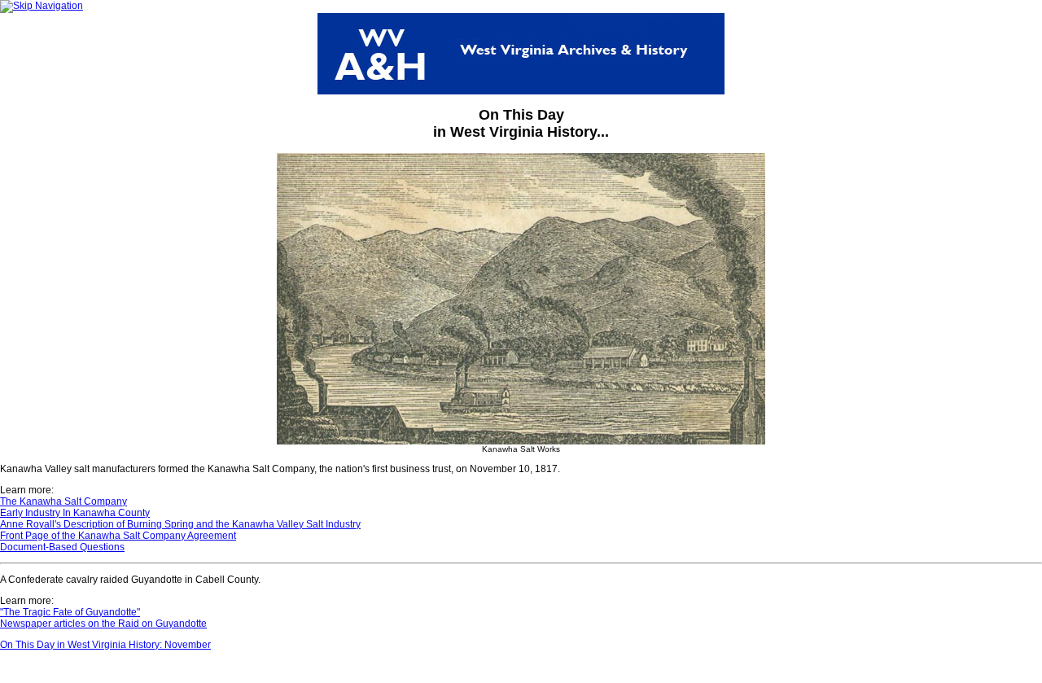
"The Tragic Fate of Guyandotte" (70, 612)
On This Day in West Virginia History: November (105, 644)
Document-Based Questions (62, 547)
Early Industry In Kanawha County (75, 513)
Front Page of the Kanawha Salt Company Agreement (118, 535)
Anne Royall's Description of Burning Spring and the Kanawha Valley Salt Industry (180, 524)
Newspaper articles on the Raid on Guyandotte (103, 623)
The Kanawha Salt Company (63, 501)
